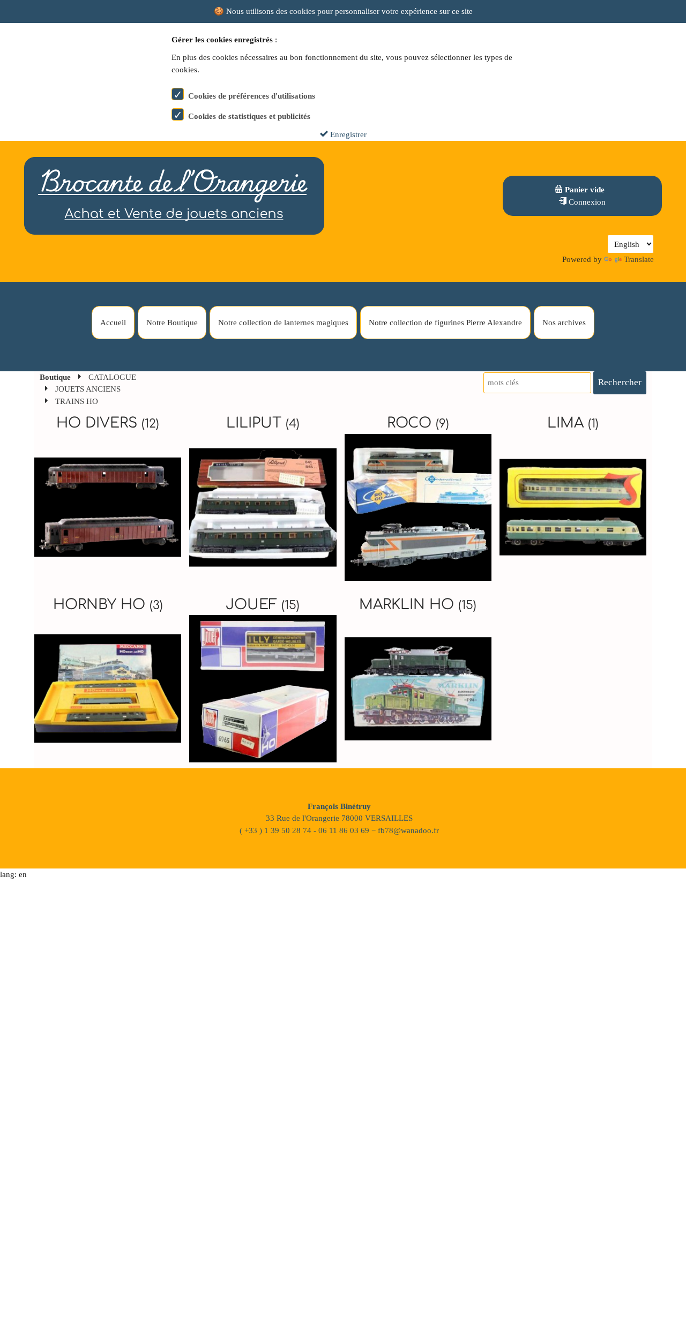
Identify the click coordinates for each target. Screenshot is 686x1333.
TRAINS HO (76, 401)
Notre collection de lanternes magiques (283, 322)
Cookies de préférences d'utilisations (251, 96)
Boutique (55, 377)
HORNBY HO (108, 604)
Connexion (586, 202)
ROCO (418, 423)
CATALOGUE (112, 377)
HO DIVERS (107, 423)
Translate (639, 259)
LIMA (573, 423)
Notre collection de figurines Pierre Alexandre (445, 322)
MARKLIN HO (417, 604)
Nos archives (564, 322)
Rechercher (620, 382)
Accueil (113, 322)
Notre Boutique (172, 322)
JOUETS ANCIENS (88, 389)
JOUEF (263, 604)
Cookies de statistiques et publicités (249, 116)
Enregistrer (347, 134)
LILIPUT (263, 423)
